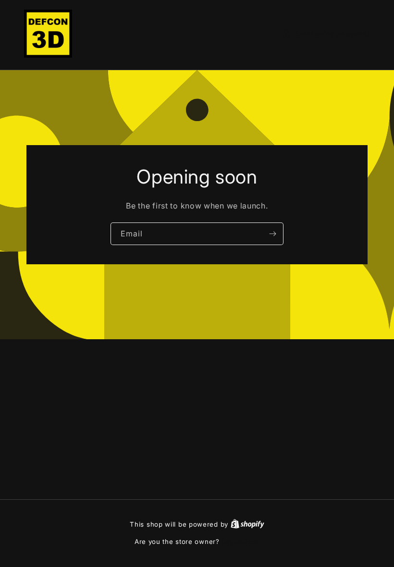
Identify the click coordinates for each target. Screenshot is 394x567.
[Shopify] (247, 524)
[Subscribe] (272, 233)
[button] (326, 33)
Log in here (240, 541)
